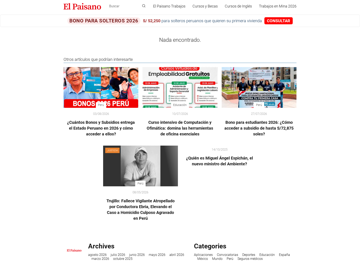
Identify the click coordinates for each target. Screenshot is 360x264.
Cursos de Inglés (238, 6)
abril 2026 (176, 255)
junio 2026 (137, 255)
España (284, 255)
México (202, 259)
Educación (267, 255)
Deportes (248, 255)
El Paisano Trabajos (169, 6)
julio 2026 (118, 255)
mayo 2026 (157, 255)
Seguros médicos (250, 259)
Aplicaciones (203, 255)
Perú (230, 259)
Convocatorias (227, 255)
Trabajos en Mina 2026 (277, 6)
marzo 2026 (100, 259)
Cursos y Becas (205, 6)
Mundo (217, 259)
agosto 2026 (97, 255)
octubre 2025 (122, 259)
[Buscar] (144, 6)
